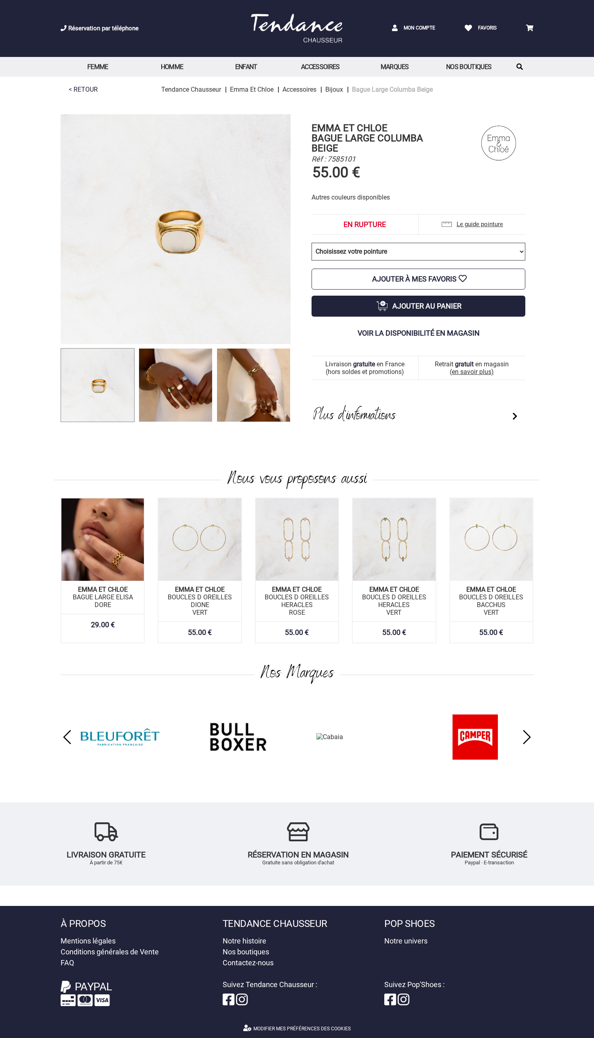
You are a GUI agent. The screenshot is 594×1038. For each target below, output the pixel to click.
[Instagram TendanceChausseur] (242, 1002)
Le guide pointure (480, 224)
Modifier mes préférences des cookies (302, 1029)
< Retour (83, 89)
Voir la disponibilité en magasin (419, 333)
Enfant (246, 67)
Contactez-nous (248, 962)
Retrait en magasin (472, 368)
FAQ (67, 962)
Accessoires (320, 67)
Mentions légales (88, 941)
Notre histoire (244, 941)
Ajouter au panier (426, 306)
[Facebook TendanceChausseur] (229, 1002)
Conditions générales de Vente (110, 952)
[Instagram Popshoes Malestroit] (403, 1002)
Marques (395, 67)
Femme (97, 67)
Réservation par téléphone (103, 28)
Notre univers (406, 941)
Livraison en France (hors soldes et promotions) (364, 368)
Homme (172, 67)
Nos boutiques (469, 67)
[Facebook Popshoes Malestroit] (391, 1002)
